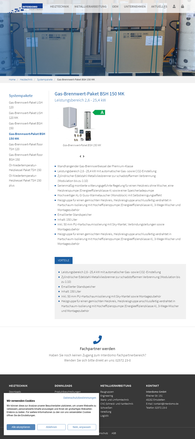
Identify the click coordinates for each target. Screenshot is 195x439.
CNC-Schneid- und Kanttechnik (116, 403)
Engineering (106, 395)
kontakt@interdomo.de (166, 403)
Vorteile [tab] (63, 260)
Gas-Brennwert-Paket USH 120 (26, 104)
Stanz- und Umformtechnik (114, 399)
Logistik (104, 415)
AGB (114, 433)
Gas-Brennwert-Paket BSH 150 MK (27, 136)
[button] (59, 7)
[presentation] (80, 156)
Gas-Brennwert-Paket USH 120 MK (26, 115)
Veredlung (105, 411)
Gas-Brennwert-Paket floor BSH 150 (26, 157)
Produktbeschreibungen (68, 391)
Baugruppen (107, 391)
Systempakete (45, 79)
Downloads (15, 391)
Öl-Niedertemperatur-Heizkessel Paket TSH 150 (25, 167)
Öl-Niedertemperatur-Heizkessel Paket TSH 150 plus (25, 180)
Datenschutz (101, 433)
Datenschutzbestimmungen (79, 397)
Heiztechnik (26, 79)
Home (12, 79)
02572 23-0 (123, 360)
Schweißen (106, 407)
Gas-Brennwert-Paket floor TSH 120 (26, 146)
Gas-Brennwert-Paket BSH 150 (25, 125)
